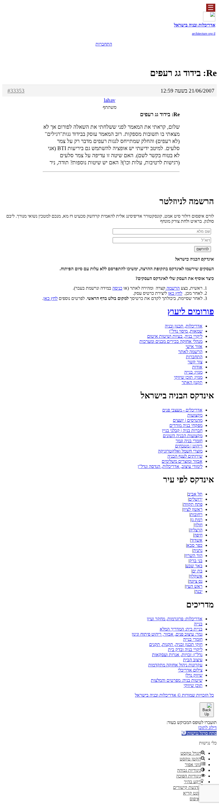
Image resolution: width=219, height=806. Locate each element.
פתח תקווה (192, 504)
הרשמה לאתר (190, 351)
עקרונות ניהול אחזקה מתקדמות (175, 664)
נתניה (197, 550)
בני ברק (195, 560)
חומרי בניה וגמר (189, 440)
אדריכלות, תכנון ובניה (183, 326)
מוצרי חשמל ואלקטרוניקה (180, 451)
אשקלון (196, 576)
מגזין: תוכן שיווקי (188, 377)
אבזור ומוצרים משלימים (182, 461)
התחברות (104, 44)
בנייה (198, 623)
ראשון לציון (192, 509)
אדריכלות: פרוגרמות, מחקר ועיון (174, 618)
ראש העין (194, 586)
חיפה (198, 535)
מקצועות (194, 415)
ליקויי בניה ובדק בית (185, 649)
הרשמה (103, 52)
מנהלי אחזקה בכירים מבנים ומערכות (170, 341)
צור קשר (195, 361)
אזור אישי (194, 346)
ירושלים (195, 499)
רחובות (196, 514)
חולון (198, 524)
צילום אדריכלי (190, 670)
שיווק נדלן (193, 675)
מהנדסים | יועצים (187, 420)
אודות (197, 367)
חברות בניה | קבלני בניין (182, 430)
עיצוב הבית (192, 659)
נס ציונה (195, 581)
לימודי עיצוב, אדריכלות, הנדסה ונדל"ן (170, 466)
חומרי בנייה (192, 639)
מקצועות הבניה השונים (182, 435)
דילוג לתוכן (207, 727)
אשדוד (196, 540)
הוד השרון (193, 555)
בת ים (197, 570)
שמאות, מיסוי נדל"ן (185, 331)
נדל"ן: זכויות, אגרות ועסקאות (177, 654)
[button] (199, 733)
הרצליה (196, 529)
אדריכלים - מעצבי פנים (182, 410)
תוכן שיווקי (193, 685)
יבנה (198, 591)
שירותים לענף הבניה (184, 456)
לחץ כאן (175, 293)
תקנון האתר (192, 382)
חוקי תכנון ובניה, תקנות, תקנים (175, 644)
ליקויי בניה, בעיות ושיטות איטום (174, 336)
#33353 (16, 91)
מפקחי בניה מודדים (185, 425)
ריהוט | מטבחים (188, 445)
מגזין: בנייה (193, 372)
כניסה (117, 288)
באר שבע (194, 565)
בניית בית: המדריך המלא (181, 629)
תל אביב (195, 494)
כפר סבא (194, 545)
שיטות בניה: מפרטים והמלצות (176, 680)
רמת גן (196, 519)
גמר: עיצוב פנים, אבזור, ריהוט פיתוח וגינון (167, 634)
